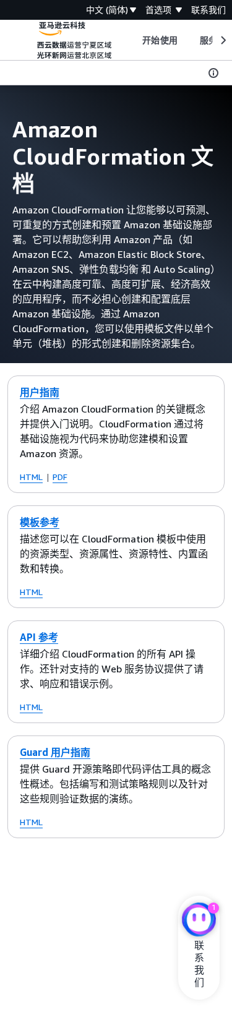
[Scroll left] (133, 40)
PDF (60, 476)
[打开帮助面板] (213, 73)
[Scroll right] (222, 40)
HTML (31, 476)
